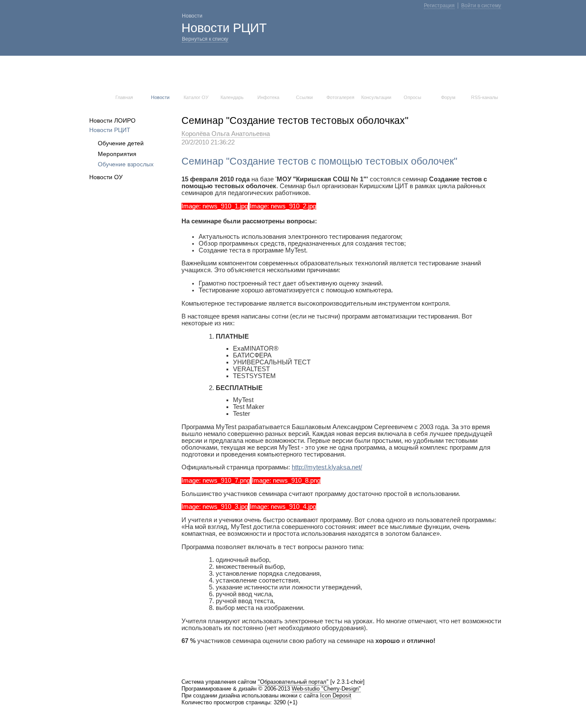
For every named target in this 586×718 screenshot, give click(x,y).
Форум (448, 97)
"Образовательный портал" (293, 682)
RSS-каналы (484, 97)
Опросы (412, 97)
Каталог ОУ (196, 97)
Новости (160, 97)
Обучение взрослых (126, 164)
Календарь (232, 97)
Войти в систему (481, 6)
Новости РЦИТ (109, 129)
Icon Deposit (335, 695)
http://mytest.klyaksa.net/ (327, 467)
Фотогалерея (340, 97)
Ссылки (304, 97)
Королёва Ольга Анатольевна (225, 133)
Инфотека (268, 97)
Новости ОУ (106, 177)
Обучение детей (121, 143)
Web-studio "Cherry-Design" (326, 688)
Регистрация (439, 6)
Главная (124, 97)
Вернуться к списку (205, 39)
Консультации (376, 97)
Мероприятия (117, 153)
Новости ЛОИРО (112, 120)
